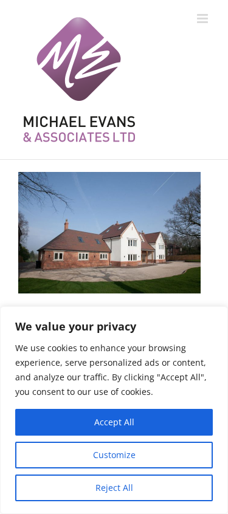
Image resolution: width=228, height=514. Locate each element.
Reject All (114, 487)
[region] (114, 410)
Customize (114, 455)
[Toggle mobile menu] (203, 18)
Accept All (114, 422)
